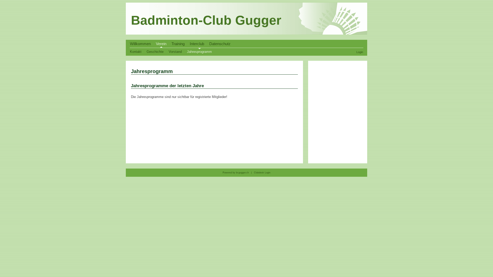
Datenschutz (220, 44)
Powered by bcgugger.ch (236, 172)
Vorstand (175, 52)
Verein (161, 44)
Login (359, 52)
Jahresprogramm (199, 52)
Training (178, 44)
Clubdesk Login (261, 172)
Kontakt (135, 52)
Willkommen (140, 44)
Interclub (197, 44)
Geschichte (155, 52)
